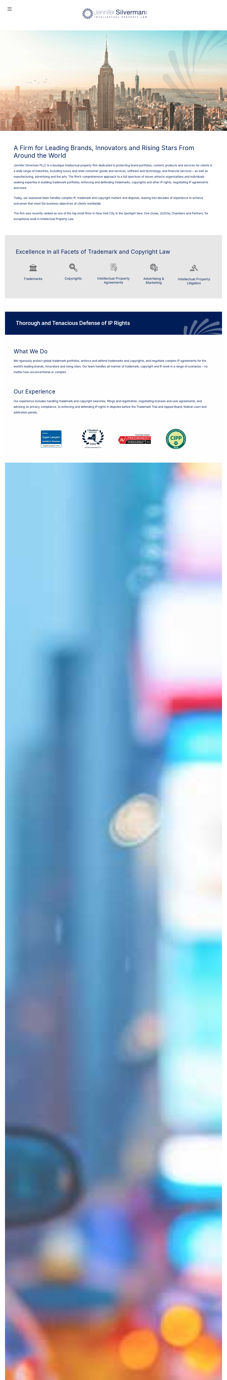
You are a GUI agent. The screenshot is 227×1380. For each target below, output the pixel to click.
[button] (223, 1356)
